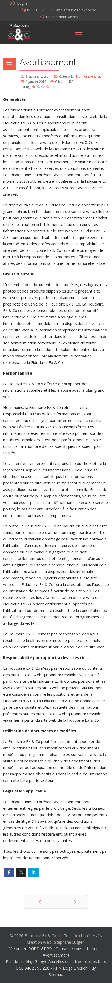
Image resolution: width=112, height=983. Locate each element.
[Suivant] (73, 901)
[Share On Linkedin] (33, 872)
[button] (17, 3)
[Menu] (78, 32)
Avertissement (56, 955)
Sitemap (56, 974)
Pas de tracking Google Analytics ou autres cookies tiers (56, 961)
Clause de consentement (77, 948)
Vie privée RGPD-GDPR (31, 948)
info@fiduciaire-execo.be (76, 10)
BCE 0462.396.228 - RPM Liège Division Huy (56, 968)
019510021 (36, 10)
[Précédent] (41, 901)
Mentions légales (88, 76)
